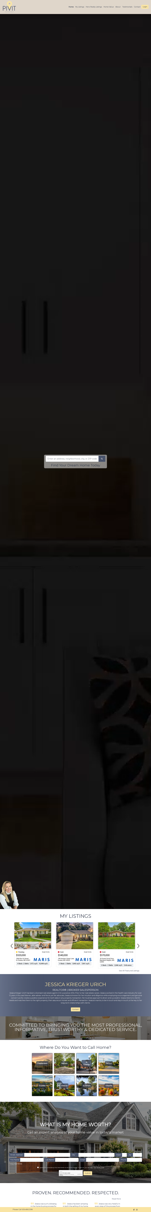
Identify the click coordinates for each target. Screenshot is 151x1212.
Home (71, 7)
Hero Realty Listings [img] (94, 7)
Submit (88, 1173)
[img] (134, 1209)
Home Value (109, 7)
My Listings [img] (79, 7)
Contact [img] (137, 7)
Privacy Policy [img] (109, 1167)
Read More (116, 1199)
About (118, 7)
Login (145, 7)
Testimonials (127, 7)
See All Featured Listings (129, 971)
